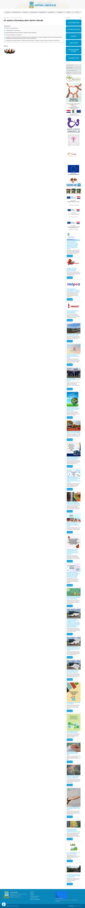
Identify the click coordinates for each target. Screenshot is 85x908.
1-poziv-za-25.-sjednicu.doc (12, 28)
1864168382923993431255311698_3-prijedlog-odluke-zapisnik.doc (21, 32)
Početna (32, 891)
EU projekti (69, 67)
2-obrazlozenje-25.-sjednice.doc (13, 30)
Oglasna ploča (73, 58)
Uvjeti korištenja (33, 897)
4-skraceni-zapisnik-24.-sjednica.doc (14, 34)
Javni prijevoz (70, 65)
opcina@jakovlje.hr (16, 896)
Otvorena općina (73, 29)
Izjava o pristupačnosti (35, 899)
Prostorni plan (73, 22)
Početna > (5, 17)
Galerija (31, 893)
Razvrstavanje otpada (73, 50)
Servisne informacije (72, 70)
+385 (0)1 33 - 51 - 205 (16, 895)
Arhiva (68, 73)
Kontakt (32, 894)
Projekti (74, 36)
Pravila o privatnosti (34, 896)
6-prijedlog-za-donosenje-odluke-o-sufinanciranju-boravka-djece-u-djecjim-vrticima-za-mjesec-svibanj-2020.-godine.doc (33, 40)
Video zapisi (74, 43)
